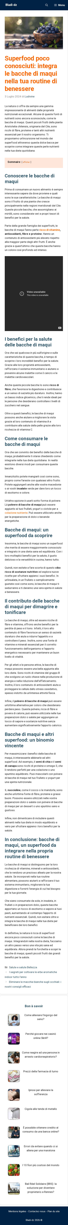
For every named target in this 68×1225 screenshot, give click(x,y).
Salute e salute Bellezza (23, 967)
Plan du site (54, 1211)
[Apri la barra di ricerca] (46, 5)
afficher (26, 162)
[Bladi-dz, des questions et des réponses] (11, 5)
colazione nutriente (16, 512)
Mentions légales (17, 1211)
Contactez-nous (36, 1211)
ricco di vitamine (49, 229)
